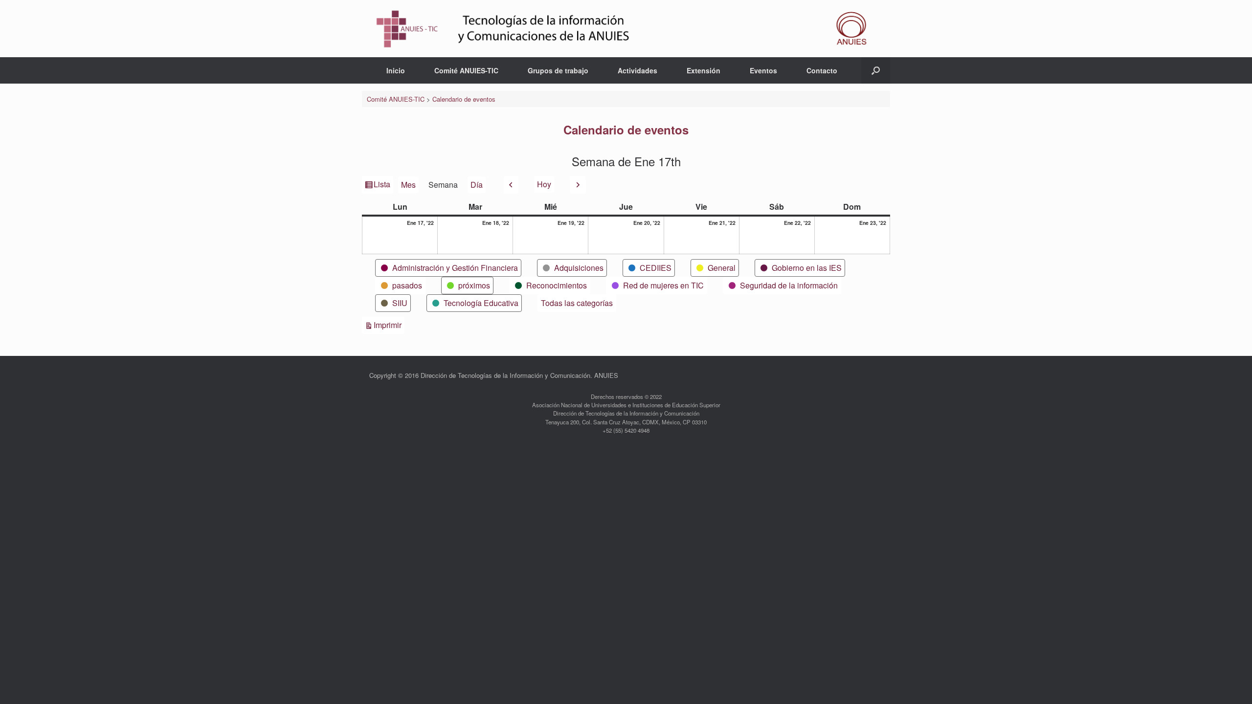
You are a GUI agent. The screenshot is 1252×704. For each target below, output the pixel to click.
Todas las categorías (577, 302)
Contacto (821, 70)
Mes (408, 184)
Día (476, 184)
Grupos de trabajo (558, 70)
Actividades (637, 70)
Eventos (763, 70)
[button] (875, 70)
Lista (382, 186)
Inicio (395, 70)
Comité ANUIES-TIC (466, 70)
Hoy (544, 184)
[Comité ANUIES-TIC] (626, 28)
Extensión (703, 70)
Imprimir (389, 324)
